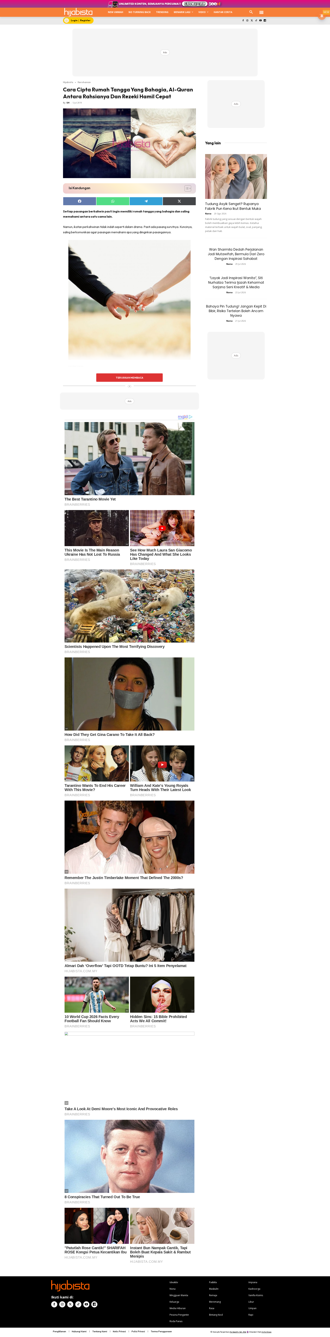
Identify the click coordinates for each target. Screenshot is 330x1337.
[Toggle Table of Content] (186, 188)
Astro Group (266, 1332)
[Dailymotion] (265, 21)
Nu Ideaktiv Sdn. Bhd (238, 1332)
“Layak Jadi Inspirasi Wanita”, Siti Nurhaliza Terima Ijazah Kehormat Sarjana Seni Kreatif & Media (236, 282)
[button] (251, 12)
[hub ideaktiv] (261, 11)
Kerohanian (84, 82)
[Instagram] (247, 21)
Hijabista (68, 82)
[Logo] (78, 12)
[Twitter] (252, 21)
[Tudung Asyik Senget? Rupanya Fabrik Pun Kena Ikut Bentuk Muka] (236, 176)
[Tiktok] (256, 21)
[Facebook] (243, 21)
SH (68, 102)
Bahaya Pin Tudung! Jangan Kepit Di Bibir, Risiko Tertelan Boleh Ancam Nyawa (236, 311)
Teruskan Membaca (129, 377)
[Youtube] (260, 21)
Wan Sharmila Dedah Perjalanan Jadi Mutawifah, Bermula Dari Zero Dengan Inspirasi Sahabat (236, 254)
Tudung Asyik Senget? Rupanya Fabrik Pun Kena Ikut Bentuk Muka (233, 206)
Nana (208, 213)
